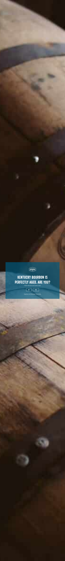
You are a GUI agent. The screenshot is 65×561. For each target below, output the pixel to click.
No (28, 289)
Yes (36, 289)
